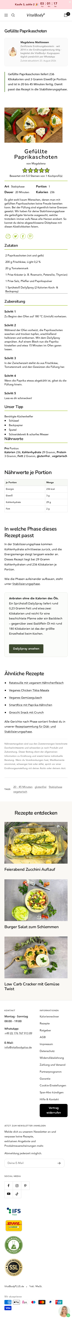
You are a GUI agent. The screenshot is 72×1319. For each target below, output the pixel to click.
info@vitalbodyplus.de (18, 1047)
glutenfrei (41, 787)
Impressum (46, 1044)
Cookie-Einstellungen (53, 1085)
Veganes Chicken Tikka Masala (29, 690)
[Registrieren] (59, 1163)
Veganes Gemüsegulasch (25, 698)
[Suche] (13, 15)
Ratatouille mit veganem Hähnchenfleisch (36, 683)
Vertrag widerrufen (54, 1110)
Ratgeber (45, 1030)
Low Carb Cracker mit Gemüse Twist (31, 986)
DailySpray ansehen (26, 649)
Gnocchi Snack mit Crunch (26, 712)
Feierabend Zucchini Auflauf (29, 869)
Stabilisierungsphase (26, 584)
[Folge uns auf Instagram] (17, 1185)
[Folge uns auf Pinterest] (25, 1185)
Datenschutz (47, 1051)
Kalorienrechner (49, 1016)
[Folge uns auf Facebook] (8, 1185)
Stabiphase (55, 787)
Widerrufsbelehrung (52, 1058)
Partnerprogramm (51, 1072)
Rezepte (45, 1023)
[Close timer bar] (70, 2)
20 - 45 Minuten (22, 787)
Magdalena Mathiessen (34, 42)
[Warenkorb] (66, 15)
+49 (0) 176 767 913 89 (18, 1033)
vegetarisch (20, 792)
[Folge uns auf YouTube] (8, 1194)
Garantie (45, 1079)
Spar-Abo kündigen (52, 1092)
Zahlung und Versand (52, 1065)
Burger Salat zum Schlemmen (31, 927)
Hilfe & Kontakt (49, 1099)
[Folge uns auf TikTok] (17, 1194)
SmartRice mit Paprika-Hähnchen (30, 705)
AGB (43, 1037)
